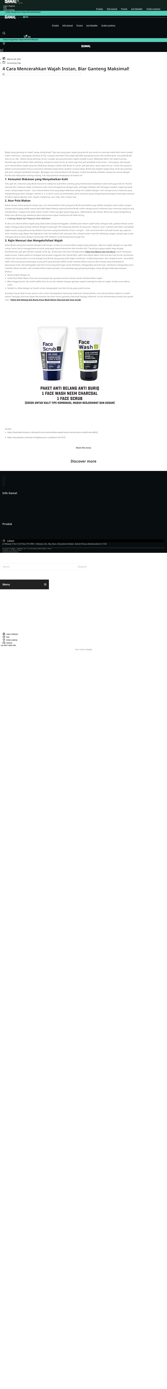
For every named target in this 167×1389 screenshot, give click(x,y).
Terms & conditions (11, 550)
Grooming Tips (14, 63)
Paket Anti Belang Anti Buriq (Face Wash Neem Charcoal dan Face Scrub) (46, 299)
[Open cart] (1, 50)
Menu (6, 584)
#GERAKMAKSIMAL (10, 552)
